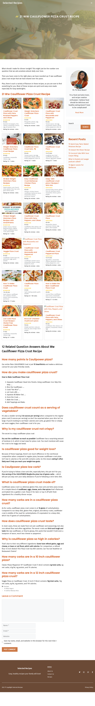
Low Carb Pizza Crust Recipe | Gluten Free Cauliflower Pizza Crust (10, 323)
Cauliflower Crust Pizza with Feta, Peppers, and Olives (32, 218)
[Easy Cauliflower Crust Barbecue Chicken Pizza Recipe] (33, 170)
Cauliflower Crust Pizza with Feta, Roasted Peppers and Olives (10, 114)
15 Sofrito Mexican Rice (11, 590)
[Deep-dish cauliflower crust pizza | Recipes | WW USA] (54, 170)
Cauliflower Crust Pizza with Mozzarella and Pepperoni (53, 114)
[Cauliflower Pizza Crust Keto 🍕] (33, 138)
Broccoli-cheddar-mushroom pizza (32, 319)
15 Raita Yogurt (9, 588)
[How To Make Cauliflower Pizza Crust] (11, 275)
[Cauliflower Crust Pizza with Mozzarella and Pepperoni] (54, 103)
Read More (79, 113)
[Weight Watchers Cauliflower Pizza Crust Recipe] (11, 138)
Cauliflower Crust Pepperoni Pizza (53, 252)
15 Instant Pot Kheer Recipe (79, 150)
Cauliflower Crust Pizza (53, 148)
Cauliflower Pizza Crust (31, 284)
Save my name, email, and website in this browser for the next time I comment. (30, 642)
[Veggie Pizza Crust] (11, 243)
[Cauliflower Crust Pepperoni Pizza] (54, 243)
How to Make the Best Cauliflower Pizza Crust (53, 285)
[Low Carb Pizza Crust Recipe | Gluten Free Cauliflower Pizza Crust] (11, 310)
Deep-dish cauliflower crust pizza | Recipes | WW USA (53, 182)
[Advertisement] (47, 33)
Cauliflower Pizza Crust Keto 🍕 (31, 148)
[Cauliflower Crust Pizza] (54, 138)
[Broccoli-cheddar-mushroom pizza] (33, 310)
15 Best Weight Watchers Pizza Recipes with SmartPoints (9, 219)
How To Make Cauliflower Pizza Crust (10, 285)
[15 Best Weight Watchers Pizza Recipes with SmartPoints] (11, 208)
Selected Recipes (12, 3)
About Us (50, 671)
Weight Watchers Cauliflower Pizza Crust (31, 113)
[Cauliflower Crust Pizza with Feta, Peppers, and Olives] (33, 208)
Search (71, 123)
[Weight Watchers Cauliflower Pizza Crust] (33, 103)
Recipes (6, 586)
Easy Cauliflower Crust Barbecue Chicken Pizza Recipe (31, 182)
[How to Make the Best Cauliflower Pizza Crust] (54, 275)
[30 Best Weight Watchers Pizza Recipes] (11, 170)
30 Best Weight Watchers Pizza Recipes (9, 181)
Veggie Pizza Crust (11, 251)
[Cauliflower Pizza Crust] (33, 275)
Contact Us (51, 674)
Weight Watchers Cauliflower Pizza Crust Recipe (10, 149)
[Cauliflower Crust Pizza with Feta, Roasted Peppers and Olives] (11, 103)
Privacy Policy (89, 687)
